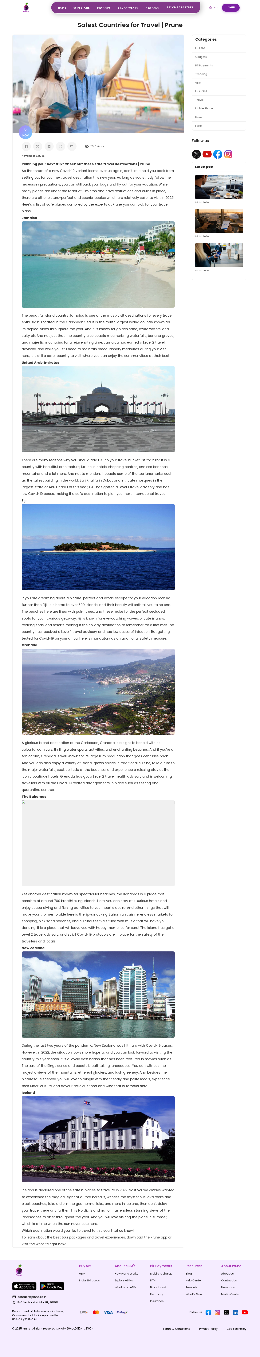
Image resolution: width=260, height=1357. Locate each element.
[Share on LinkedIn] (49, 146)
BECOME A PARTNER (180, 7)
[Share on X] (37, 146)
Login (231, 7)
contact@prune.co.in (32, 1297)
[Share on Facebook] (26, 146)
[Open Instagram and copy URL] (60, 146)
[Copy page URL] (72, 146)
